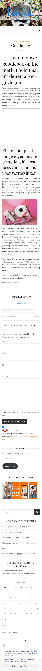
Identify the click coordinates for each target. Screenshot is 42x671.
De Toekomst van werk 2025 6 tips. (16, 527)
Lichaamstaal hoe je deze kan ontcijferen (18, 573)
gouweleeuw (11, 316)
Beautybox (7, 311)
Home (4, 633)
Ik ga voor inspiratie (21, 11)
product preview (21, 42)
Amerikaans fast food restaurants (15, 537)
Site (3, 365)
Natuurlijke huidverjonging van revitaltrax (18, 553)
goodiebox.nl (22, 303)
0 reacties (36, 316)
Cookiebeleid (23, 662)
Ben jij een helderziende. (12, 532)
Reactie (5, 376)
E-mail (5, 353)
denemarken (19, 311)
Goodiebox (30, 311)
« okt (4, 625)
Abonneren (10, 466)
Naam (5, 341)
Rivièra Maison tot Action (12, 570)
